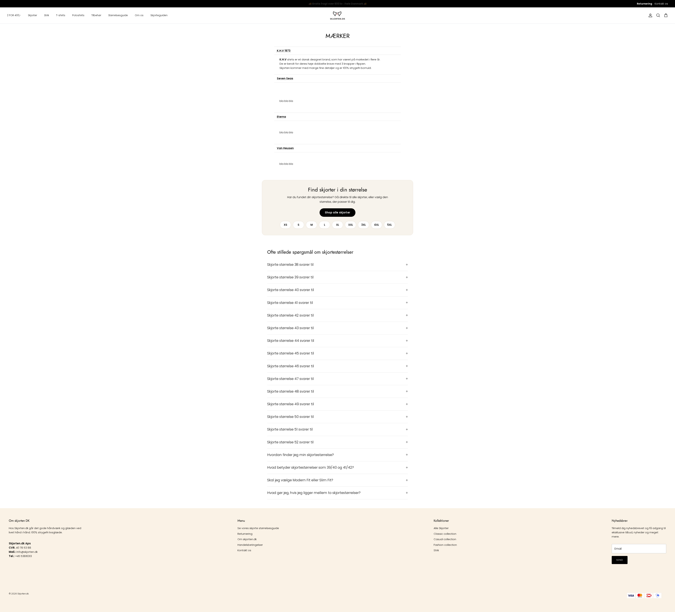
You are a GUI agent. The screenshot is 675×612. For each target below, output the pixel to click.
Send (619, 560)
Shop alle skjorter (337, 212)
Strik (46, 15)
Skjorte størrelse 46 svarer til (290, 366)
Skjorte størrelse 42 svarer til (290, 315)
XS (285, 225)
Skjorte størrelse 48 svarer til (290, 391)
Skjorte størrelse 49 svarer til (290, 404)
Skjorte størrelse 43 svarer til (290, 328)
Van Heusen (285, 148)
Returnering (244, 534)
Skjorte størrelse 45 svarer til (290, 353)
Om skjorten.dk (247, 539)
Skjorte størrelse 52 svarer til (290, 442)
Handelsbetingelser (250, 545)
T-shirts (60, 15)
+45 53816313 (23, 556)
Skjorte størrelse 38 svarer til (290, 264)
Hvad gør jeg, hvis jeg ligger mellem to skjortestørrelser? (314, 492)
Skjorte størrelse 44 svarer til (290, 340)
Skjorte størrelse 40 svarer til (290, 290)
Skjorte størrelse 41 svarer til (290, 302)
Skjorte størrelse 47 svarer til (290, 378)
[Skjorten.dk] (337, 15)
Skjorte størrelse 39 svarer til (290, 277)
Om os (139, 15)
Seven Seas (285, 78)
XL (337, 225)
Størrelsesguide (118, 15)
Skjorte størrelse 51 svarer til (290, 429)
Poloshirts (78, 15)
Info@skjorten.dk (27, 552)
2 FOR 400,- (14, 15)
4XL (376, 225)
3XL (363, 225)
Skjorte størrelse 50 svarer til (290, 416)
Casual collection (445, 539)
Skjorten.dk (23, 593)
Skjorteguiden (159, 15)
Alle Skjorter (441, 528)
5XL (389, 225)
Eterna (281, 117)
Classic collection (445, 534)
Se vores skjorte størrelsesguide (258, 528)
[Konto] (649, 15)
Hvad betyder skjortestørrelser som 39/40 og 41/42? (310, 467)
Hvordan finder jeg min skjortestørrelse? (300, 455)
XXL (350, 225)
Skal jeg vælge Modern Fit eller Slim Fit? (300, 480)
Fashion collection (445, 545)
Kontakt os (661, 3)
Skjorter (32, 15)
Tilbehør (96, 15)
